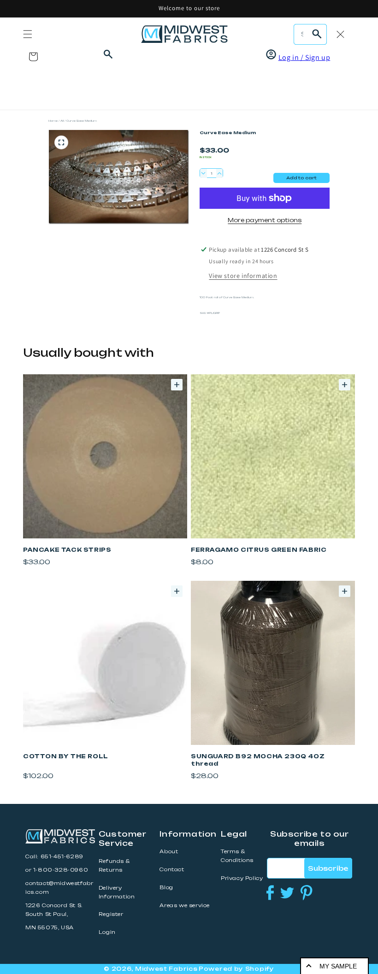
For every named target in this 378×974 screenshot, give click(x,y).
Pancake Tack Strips (67, 549)
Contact (171, 870)
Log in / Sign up (304, 57)
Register (111, 914)
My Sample (338, 966)
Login (107, 932)
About (168, 852)
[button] (28, 34)
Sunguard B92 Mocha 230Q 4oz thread (258, 760)
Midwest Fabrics (166, 968)
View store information (243, 276)
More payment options (264, 220)
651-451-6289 (62, 857)
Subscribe (328, 868)
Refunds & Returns (114, 865)
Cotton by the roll (65, 756)
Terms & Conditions (237, 856)
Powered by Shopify (236, 968)
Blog (166, 888)
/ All (61, 120)
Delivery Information (117, 892)
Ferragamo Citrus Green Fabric (258, 549)
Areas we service (184, 906)
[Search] (317, 34)
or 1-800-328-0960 (56, 870)
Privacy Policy (242, 878)
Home (53, 120)
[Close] (340, 34)
